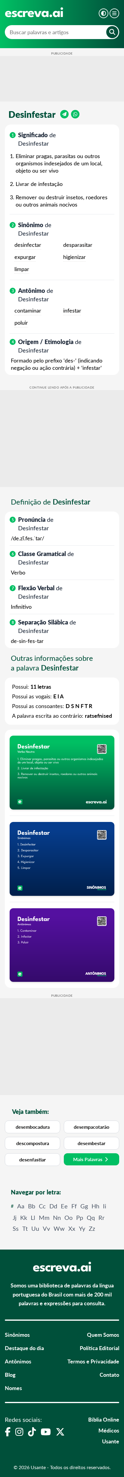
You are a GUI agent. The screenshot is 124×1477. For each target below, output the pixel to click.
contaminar (27, 310)
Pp (79, 1217)
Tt (25, 1228)
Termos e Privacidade (93, 1361)
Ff (74, 1206)
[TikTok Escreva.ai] (32, 1431)
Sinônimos (17, 1334)
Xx (71, 1228)
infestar (72, 310)
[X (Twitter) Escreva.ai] (60, 1431)
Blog (10, 1374)
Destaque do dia (24, 1348)
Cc (42, 1206)
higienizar (74, 256)
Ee (64, 1206)
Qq (91, 1217)
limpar (21, 269)
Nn (57, 1217)
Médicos (108, 1430)
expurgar (25, 256)
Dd (53, 1206)
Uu (35, 1228)
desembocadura (33, 1126)
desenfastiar (32, 1159)
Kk (23, 1217)
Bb (31, 1206)
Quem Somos (103, 1334)
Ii (104, 1206)
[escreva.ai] (34, 12)
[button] (103, 13)
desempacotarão (91, 1126)
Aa (20, 1206)
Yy (82, 1228)
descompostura (32, 1143)
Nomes (13, 1388)
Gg (84, 1206)
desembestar (91, 1143)
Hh (95, 1206)
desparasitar (77, 244)
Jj (15, 1217)
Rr (101, 1217)
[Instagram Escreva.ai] (19, 1431)
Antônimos (18, 1361)
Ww (59, 1228)
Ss (16, 1228)
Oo (68, 1217)
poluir (21, 322)
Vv (46, 1228)
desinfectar (27, 244)
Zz (92, 1228)
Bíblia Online (103, 1419)
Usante (110, 1441)
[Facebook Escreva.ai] (8, 1431)
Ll (33, 1217)
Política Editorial (99, 1348)
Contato (109, 1374)
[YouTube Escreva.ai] (46, 1431)
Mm (44, 1217)
